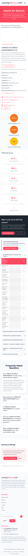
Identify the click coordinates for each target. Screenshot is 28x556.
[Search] (21, 516)
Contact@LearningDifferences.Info (11, 534)
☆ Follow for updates (8, 66)
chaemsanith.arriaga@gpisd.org (10, 100)
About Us (3, 500)
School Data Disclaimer (14, 553)
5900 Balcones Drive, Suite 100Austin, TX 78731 (10, 531)
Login (12, 520)
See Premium (20, 233)
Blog (2, 507)
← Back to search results (6, 44)
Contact (3, 510)
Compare (3, 505)
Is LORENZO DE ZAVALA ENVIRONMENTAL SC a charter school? (11, 408)
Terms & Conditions (7, 551)
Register (5, 520)
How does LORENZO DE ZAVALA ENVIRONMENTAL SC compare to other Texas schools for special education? (12, 419)
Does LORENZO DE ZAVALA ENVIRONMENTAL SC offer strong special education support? (12, 375)
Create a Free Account (10, 458)
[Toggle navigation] (25, 3)
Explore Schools (4, 497)
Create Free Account (8, 233)
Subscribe (3, 502)
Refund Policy (22, 551)
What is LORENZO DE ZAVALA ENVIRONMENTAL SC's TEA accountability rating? (11, 430)
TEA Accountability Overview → (8, 93)
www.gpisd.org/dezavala (9, 105)
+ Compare (5, 108)
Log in (20, 458)
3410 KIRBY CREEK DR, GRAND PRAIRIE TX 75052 (14, 97)
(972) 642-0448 (7, 102)
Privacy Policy (15, 551)
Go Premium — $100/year (10, 248)
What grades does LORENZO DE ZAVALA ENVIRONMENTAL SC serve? (12, 398)
